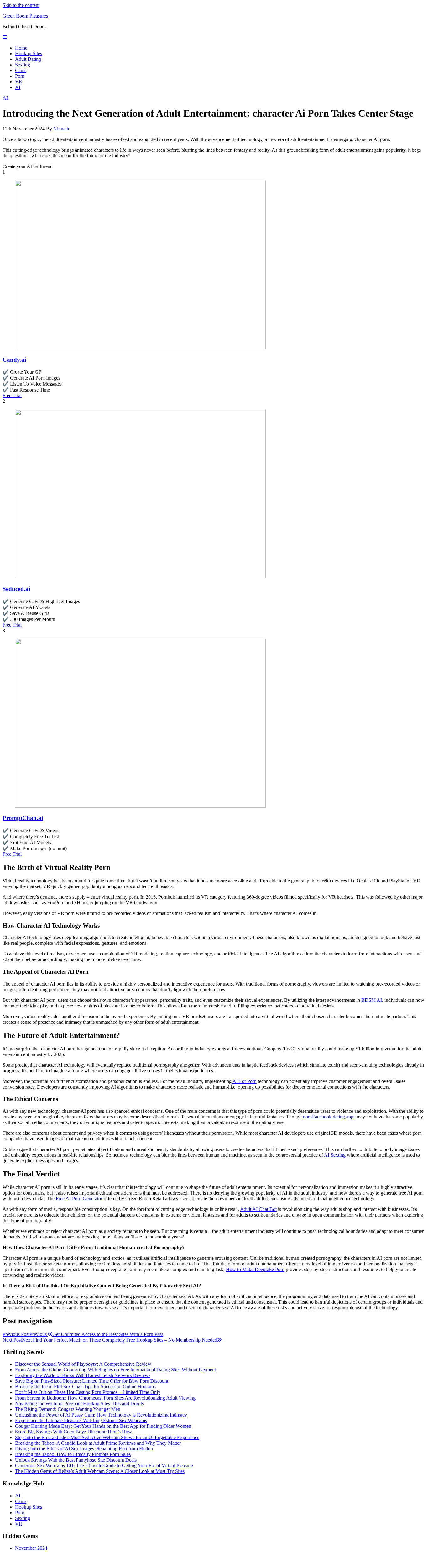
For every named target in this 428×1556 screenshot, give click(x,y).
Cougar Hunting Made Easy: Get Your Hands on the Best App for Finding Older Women (103, 1426)
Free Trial (12, 395)
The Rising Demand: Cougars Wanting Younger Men (67, 1409)
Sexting (22, 64)
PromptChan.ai (23, 818)
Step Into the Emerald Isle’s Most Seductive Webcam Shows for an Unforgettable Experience (107, 1437)
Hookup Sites (28, 53)
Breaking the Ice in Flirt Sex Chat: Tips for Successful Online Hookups (85, 1386)
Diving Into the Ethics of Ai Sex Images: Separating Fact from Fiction (84, 1448)
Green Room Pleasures (25, 15)
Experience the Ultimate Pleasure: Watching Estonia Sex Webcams (81, 1420)
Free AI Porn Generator (79, 1198)
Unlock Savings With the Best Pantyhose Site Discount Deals (76, 1460)
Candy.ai (14, 359)
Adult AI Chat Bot (258, 1209)
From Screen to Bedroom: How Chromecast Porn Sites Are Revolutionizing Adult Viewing (105, 1398)
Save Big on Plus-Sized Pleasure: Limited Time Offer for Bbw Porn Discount (91, 1381)
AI (17, 87)
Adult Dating (28, 59)
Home (21, 47)
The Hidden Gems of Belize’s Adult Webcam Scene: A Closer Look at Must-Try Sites (100, 1471)
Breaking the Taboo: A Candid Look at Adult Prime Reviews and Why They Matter (98, 1443)
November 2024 (31, 1548)
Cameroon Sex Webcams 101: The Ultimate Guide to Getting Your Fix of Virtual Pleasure (104, 1465)
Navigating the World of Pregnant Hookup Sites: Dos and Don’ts (79, 1403)
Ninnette (61, 128)
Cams (20, 70)
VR (18, 81)
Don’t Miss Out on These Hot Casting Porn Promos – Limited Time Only (87, 1392)
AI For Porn (244, 1081)
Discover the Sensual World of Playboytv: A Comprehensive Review (83, 1364)
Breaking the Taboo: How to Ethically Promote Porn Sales (73, 1454)
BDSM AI (371, 1000)
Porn (19, 76)
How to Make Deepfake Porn (255, 1269)
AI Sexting (335, 1155)
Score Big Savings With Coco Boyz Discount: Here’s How (73, 1431)
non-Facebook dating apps (329, 1116)
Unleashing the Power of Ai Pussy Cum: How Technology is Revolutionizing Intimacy (101, 1414)
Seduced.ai (16, 589)
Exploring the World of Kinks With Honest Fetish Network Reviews (82, 1375)
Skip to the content (21, 5)
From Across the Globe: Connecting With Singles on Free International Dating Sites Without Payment (115, 1369)
